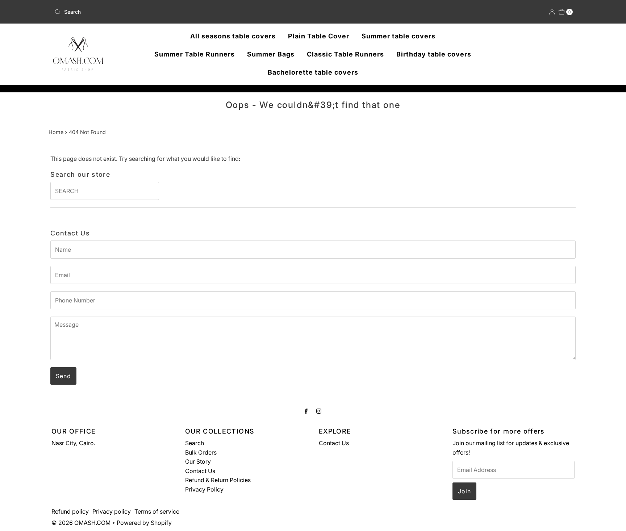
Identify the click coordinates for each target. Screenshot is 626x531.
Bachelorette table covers (313, 72)
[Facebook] (306, 411)
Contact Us (200, 470)
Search (194, 443)
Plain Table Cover (318, 36)
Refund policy (70, 511)
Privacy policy (111, 511)
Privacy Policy (204, 489)
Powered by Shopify (144, 522)
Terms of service (156, 511)
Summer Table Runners (194, 54)
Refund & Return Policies (218, 480)
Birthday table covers (433, 54)
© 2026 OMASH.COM (80, 522)
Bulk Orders (201, 452)
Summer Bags (271, 54)
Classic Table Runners (345, 54)
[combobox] (136, 12)
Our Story (198, 461)
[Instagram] (318, 411)
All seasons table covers (233, 36)
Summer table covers (398, 36)
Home (56, 132)
